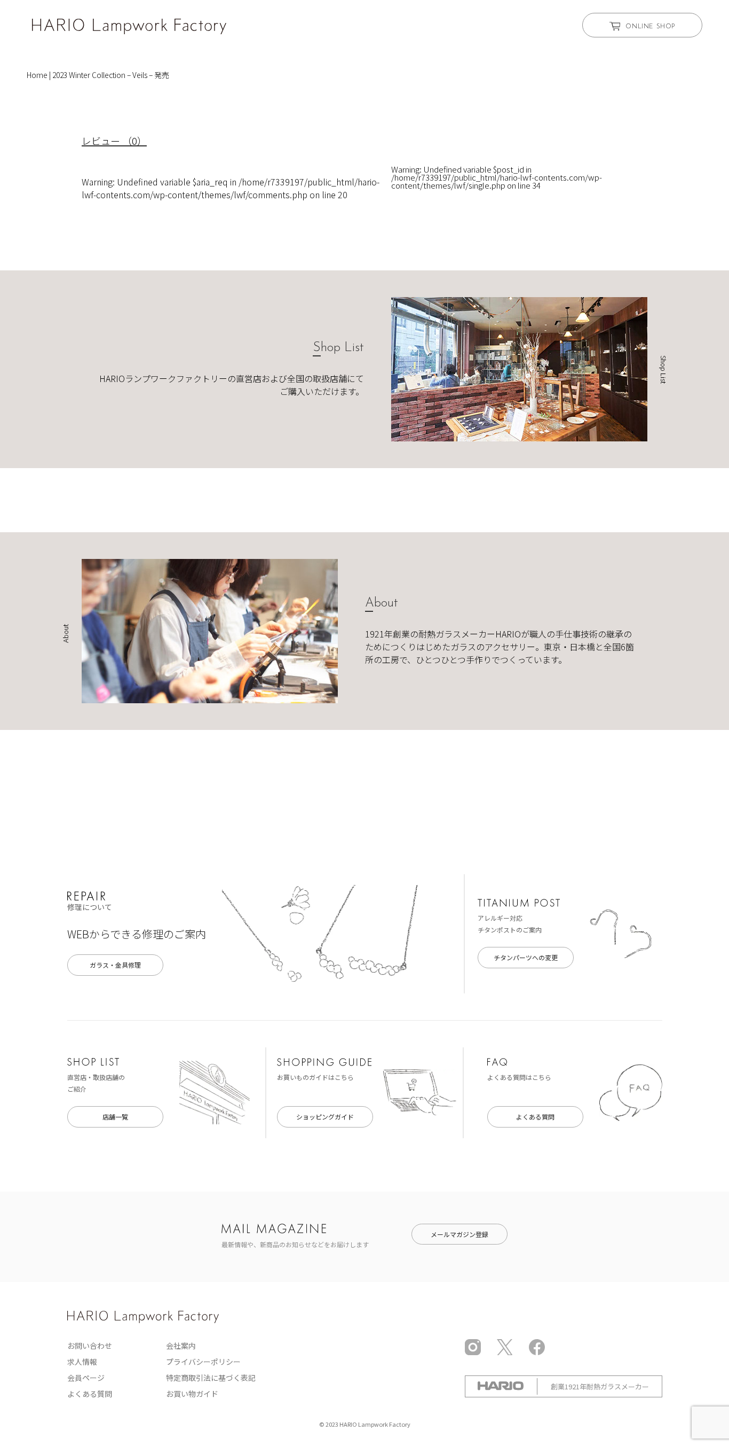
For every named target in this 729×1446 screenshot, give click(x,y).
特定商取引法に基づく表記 (211, 1377)
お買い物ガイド (192, 1393)
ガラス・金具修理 (115, 964)
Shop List (338, 347)
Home (37, 74)
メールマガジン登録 (459, 1234)
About (381, 603)
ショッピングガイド (325, 1116)
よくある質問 (535, 1116)
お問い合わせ (89, 1345)
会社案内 (181, 1345)
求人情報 (82, 1361)
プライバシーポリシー (203, 1361)
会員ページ (86, 1377)
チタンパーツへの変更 (526, 957)
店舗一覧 (115, 1116)
